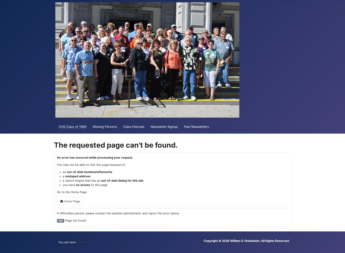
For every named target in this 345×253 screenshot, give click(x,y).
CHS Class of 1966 (72, 127)
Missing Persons (105, 127)
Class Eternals (133, 127)
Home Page (71, 201)
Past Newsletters (196, 127)
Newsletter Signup (164, 127)
